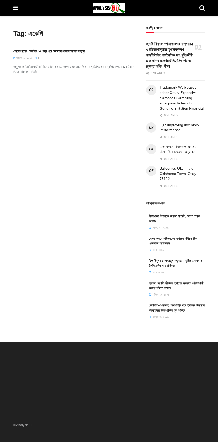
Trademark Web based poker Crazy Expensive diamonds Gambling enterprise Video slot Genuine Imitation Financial (181, 97)
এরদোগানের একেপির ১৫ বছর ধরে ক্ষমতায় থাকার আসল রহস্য (49, 51)
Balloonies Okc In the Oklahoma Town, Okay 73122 (178, 173)
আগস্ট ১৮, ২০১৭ (24, 57)
